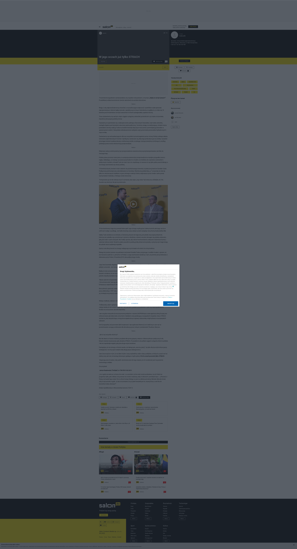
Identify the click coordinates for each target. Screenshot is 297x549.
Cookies (129, 299)
